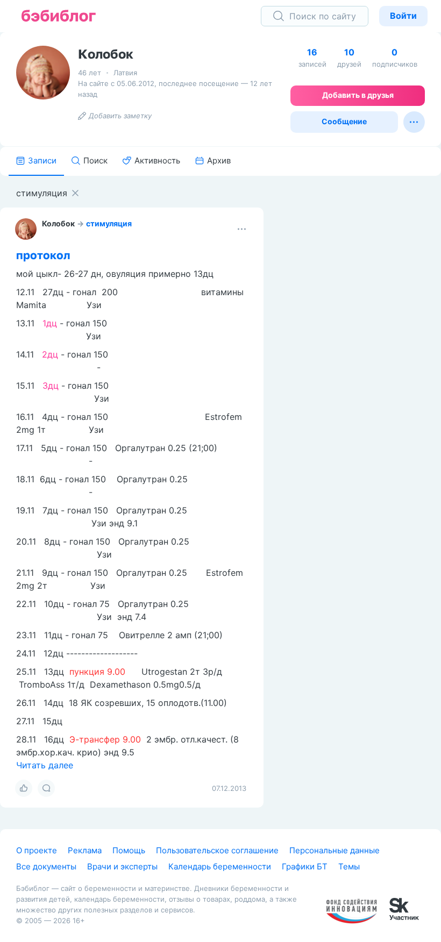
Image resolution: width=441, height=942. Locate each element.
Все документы (46, 866)
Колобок (58, 223)
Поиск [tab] (95, 160)
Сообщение (344, 121)
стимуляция (109, 223)
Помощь (128, 850)
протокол (43, 255)
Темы (349, 866)
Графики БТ (305, 866)
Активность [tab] (157, 160)
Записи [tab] (42, 160)
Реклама (85, 850)
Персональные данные (334, 850)
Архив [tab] (219, 160)
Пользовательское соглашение (217, 850)
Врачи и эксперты (122, 866)
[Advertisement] (360, 342)
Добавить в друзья (358, 94)
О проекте (36, 850)
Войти (403, 15)
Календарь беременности (219, 866)
